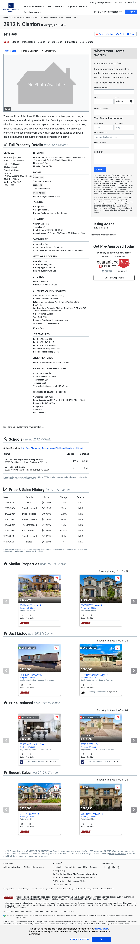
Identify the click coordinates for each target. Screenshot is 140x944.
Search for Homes (33, 6)
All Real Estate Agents (34, 867)
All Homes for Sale (11, 867)
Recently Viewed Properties (106, 12)
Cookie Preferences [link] (62, 884)
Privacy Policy (59, 870)
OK (101, 939)
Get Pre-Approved (114, 277)
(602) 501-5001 (112, 692)
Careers (128, 2)
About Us (118, 2)
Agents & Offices (76, 6)
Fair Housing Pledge (77, 881)
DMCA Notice (59, 881)
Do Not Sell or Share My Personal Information (75, 874)
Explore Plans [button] (21, 918)
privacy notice (101, 928)
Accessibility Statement (84, 877)
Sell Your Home (55, 6)
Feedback (57, 867)
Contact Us (70, 867)
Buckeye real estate (117, 853)
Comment (98, 152)
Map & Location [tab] (30, 51)
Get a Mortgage (32, 12)
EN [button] (136, 2)
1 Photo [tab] (12, 51)
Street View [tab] (50, 51)
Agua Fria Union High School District (67, 448)
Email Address (100, 133)
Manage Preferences (79, 939)
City (96, 97)
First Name (99, 123)
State (117, 97)
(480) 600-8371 (51, 761)
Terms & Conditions (62, 877)
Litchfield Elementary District (35, 448)
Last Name (119, 123)
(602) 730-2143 (114, 761)
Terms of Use (119, 210)
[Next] (134, 601)
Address (101, 88)
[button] (131, 12)
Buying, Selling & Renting (101, 2)
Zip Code (101, 108)
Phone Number (100, 142)
